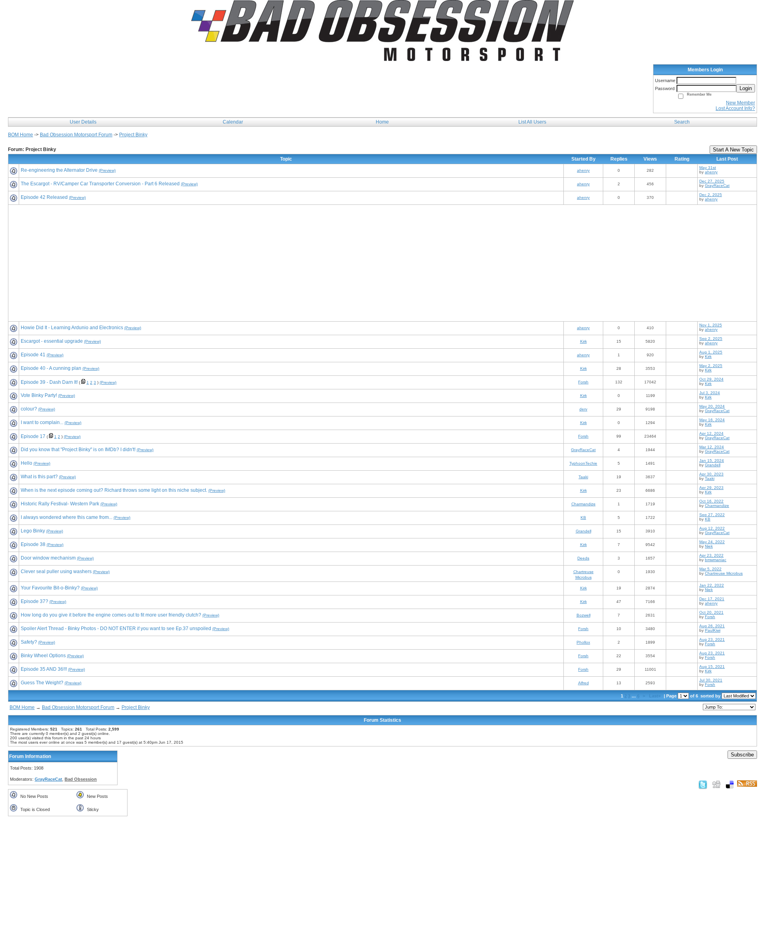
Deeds (583, 558)
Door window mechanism (48, 558)
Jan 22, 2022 (711, 585)
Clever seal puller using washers (56, 571)
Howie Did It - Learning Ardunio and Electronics (72, 327)
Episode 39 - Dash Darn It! (49, 382)
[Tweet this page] (702, 784)
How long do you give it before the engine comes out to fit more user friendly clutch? (111, 615)
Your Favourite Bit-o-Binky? (50, 588)
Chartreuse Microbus (724, 573)
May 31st (707, 167)
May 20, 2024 (712, 406)
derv (583, 409)
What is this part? (39, 476)
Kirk (583, 341)
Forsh (583, 382)
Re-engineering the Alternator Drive (59, 170)
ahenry (583, 170)
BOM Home (20, 134)
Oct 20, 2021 (711, 612)
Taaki (583, 477)
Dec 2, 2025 (710, 194)
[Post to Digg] (716, 784)
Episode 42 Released (44, 197)
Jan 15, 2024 (711, 460)
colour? (29, 409)
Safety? (29, 642)
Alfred (583, 683)
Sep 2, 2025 (710, 338)
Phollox (583, 642)
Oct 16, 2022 (711, 501)
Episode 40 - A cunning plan (51, 368)
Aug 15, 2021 (712, 666)
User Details (83, 122)
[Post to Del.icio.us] (730, 784)
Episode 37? (34, 601)
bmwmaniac (715, 560)
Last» (655, 695)
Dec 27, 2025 (711, 181)
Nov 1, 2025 (710, 325)
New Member (740, 103)
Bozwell (583, 615)
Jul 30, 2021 (710, 680)
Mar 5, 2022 (710, 569)
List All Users (532, 122)
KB (583, 517)
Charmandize (583, 504)
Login (746, 88)
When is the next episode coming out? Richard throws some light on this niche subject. (114, 490)
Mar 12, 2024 (711, 447)
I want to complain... (42, 422)
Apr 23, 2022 (711, 555)
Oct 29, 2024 (711, 379)
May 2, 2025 (710, 365)
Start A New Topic (733, 150)
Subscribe (742, 755)
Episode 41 (33, 354)
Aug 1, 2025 (710, 352)
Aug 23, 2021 (712, 639)
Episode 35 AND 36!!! (44, 669)
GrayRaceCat (717, 185)
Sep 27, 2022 (712, 515)
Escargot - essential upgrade (52, 341)
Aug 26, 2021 (712, 626)
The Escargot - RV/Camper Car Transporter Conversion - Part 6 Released (100, 184)
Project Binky (133, 134)
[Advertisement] (249, 264)
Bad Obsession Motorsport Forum (76, 134)
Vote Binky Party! (39, 395)
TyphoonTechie (583, 463)
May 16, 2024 (712, 420)
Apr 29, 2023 (711, 487)
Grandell (712, 465)
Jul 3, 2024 (709, 393)
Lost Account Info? (735, 108)
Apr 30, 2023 (711, 474)
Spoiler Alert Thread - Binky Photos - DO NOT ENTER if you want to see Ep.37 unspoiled (116, 628)
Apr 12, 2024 (711, 433)
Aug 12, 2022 (712, 528)
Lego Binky (33, 531)
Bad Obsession (81, 779)
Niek (709, 546)
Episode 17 (33, 436)
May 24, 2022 (712, 542)
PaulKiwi (712, 630)
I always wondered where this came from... (66, 517)
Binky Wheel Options (43, 655)
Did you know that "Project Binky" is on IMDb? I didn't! (78, 449)
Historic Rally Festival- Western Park (60, 504)
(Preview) (107, 170)
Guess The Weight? (42, 682)
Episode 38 (33, 544)
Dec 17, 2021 (711, 599)
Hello (26, 463)
